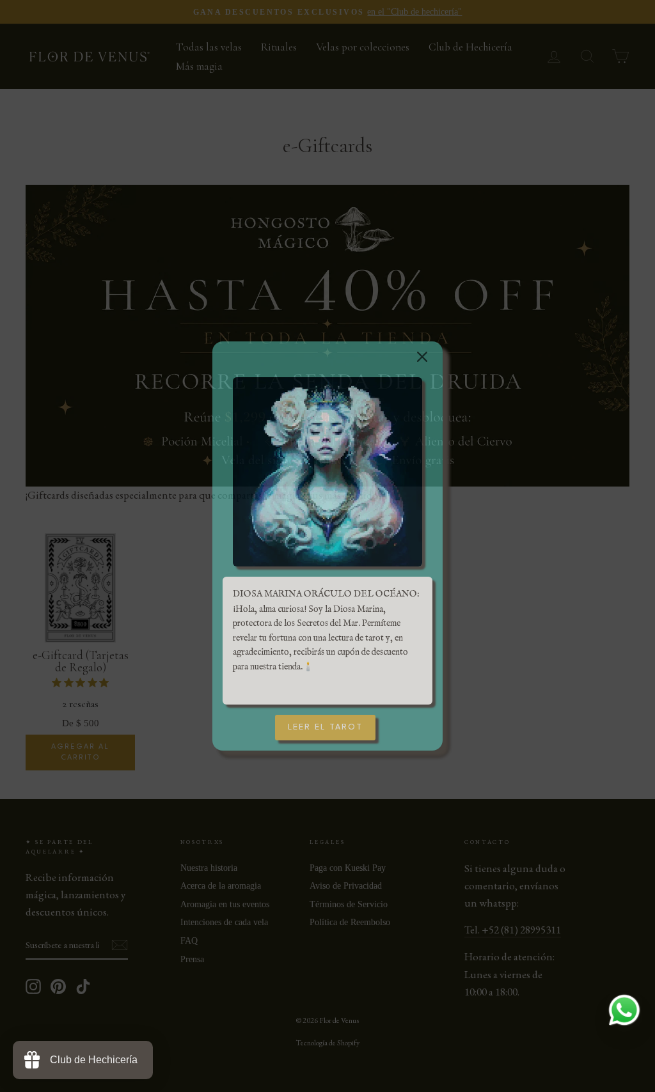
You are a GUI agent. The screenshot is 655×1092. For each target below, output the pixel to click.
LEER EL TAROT (325, 727)
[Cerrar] (417, 352)
